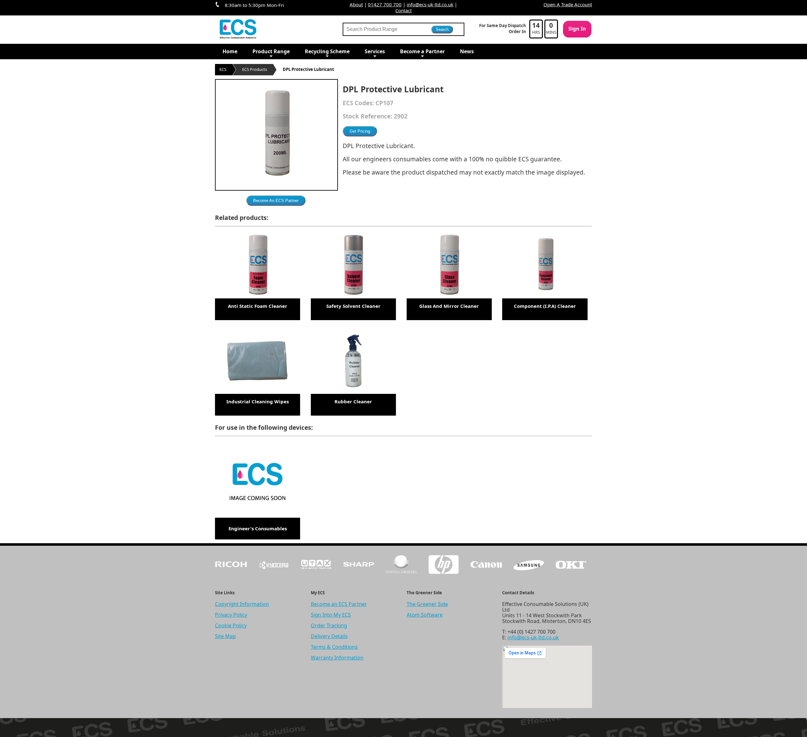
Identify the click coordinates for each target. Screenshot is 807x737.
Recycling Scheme (327, 51)
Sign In (577, 28)
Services (375, 51)
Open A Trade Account (567, 4)
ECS (222, 69)
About (356, 4)
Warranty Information (337, 657)
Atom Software (425, 614)
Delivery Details (329, 636)
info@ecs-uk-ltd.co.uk (430, 4)
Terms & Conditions (334, 646)
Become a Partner (422, 51)
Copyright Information (242, 604)
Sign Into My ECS (331, 614)
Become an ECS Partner (339, 604)
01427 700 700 (385, 4)
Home (230, 51)
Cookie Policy (231, 625)
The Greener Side (427, 604)
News (467, 51)
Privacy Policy (231, 614)
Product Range (271, 51)
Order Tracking (329, 625)
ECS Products (254, 69)
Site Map (225, 636)
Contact (403, 10)
